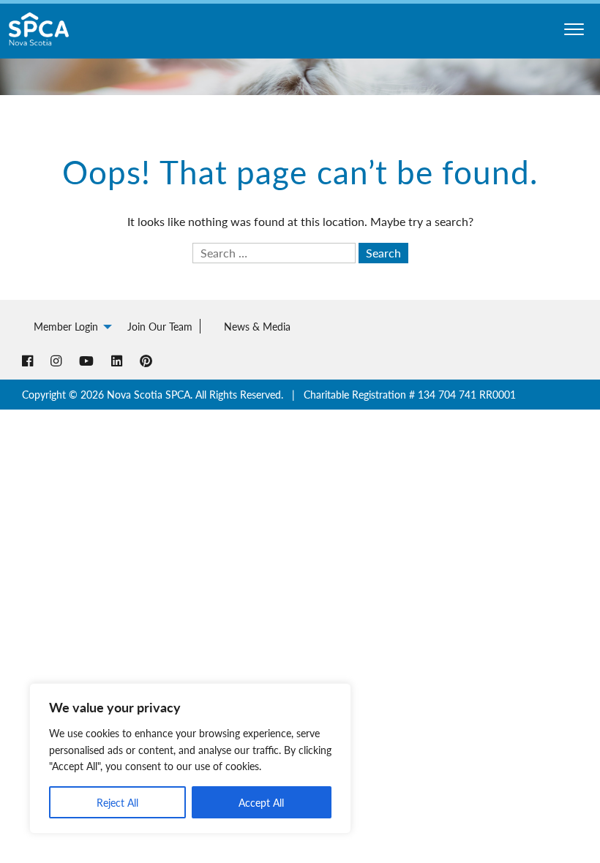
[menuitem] (69, 326)
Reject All (117, 802)
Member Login (66, 326)
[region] (190, 758)
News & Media (257, 326)
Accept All (261, 802)
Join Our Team (159, 326)
